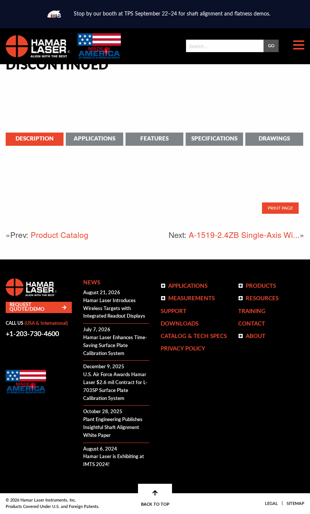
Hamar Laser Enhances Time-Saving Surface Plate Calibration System (115, 345)
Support (173, 311)
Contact (251, 324)
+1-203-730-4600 (32, 334)
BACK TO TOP (155, 504)
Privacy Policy (183, 349)
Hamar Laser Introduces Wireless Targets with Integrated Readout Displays (114, 308)
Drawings (274, 139)
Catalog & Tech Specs (194, 336)
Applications (94, 139)
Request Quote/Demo (27, 307)
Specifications (214, 139)
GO (271, 46)
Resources (262, 298)
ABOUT (255, 336)
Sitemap (295, 504)
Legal (271, 504)
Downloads (179, 324)
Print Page (280, 208)
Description (35, 139)
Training (251, 311)
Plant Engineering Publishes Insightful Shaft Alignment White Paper (113, 427)
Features (154, 139)
